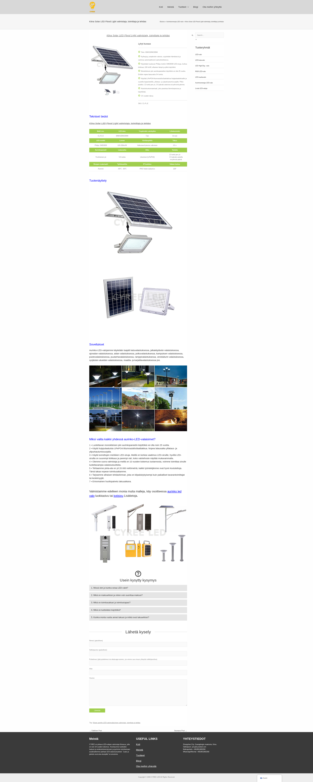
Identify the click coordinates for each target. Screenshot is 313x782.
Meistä (139, 750)
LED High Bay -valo (202, 66)
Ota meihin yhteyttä (146, 766)
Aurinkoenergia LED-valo (204, 83)
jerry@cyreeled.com (199, 747)
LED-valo (198, 54)
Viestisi (92, 678)
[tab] (138, 588)
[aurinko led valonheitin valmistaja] (111, 65)
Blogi (138, 761)
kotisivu (118, 495)
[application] (187, 7)
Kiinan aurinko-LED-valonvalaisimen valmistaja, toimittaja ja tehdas (116, 723)
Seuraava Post (180, 730)
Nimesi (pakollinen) (96, 641)
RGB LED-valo (200, 71)
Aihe (90, 669)
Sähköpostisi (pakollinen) (98, 650)
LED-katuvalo (200, 60)
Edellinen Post (95, 730)
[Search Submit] (192, 35)
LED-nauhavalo (200, 77)
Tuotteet (140, 755)
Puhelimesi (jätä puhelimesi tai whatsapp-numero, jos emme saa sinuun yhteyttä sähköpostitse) (123, 659)
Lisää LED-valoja (201, 88)
